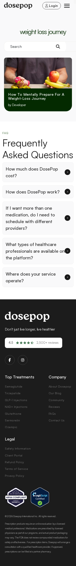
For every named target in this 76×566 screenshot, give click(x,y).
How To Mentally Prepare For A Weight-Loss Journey (36, 96)
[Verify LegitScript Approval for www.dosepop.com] (40, 497)
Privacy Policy (14, 475)
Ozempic (11, 427)
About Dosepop (60, 386)
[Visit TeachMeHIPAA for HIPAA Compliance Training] (16, 497)
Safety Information (18, 448)
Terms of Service (16, 468)
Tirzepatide (13, 393)
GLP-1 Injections (16, 400)
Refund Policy (14, 462)
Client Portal (13, 455)
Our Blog (55, 393)
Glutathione (13, 413)
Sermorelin (12, 420)
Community (56, 400)
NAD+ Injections (16, 406)
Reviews (54, 406)
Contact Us (57, 420)
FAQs (52, 413)
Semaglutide (13, 386)
